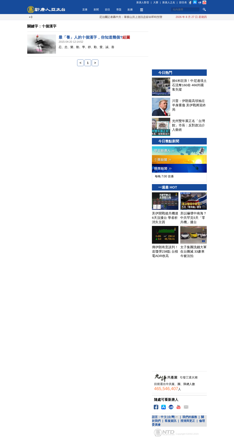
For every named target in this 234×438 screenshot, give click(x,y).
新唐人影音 (142, 2)
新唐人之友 (168, 2)
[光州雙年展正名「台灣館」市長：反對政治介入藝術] (161, 127)
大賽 (155, 2)
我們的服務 (189, 416)
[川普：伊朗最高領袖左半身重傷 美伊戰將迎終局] (161, 107)
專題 (118, 9)
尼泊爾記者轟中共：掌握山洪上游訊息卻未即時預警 (125, 16)
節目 (107, 9)
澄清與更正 (187, 420)
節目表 (183, 2)
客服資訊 (170, 420)
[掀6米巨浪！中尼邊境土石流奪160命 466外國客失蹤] (161, 87)
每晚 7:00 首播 (164, 176)
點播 (130, 9)
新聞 (96, 9)
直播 (84, 9)
